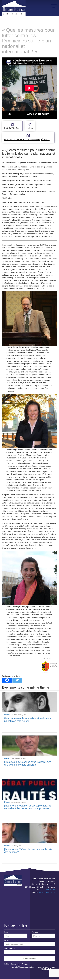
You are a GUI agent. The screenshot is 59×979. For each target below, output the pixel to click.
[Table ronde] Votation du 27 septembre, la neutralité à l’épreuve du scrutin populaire (27, 807)
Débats (7, 715)
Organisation (9, 948)
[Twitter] (17, 680)
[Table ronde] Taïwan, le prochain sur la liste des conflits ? (28, 850)
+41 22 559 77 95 (47, 890)
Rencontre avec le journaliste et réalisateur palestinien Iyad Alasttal (27, 719)
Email (6, 940)
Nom (6, 932)
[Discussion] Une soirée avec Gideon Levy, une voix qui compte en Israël (27, 763)
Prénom (35, 932)
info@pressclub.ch (47, 892)
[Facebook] (7, 680)
